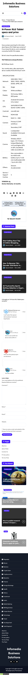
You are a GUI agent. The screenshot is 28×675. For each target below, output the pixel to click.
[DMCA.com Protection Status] (14, 674)
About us (4, 446)
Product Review (5, 26)
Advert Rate (5, 449)
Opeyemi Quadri (15, 219)
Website (4, 422)
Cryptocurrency (7, 469)
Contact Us (5, 451)
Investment (7, 596)
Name (4, 407)
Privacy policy (5, 455)
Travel (5, 531)
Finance (6, 581)
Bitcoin (5, 563)
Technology (7, 615)
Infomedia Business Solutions (14, 5)
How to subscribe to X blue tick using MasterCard (10, 502)
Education (6, 510)
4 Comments (6, 38)
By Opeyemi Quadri (9, 36)
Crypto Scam (7, 570)
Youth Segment (8, 626)
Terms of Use (5, 457)
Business (6, 567)
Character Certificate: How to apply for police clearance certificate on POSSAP (11, 544)
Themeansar (18, 670)
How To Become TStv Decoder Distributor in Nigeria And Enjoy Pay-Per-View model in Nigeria (13, 266)
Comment (5, 385)
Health (5, 589)
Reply (24, 311)
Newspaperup (9, 670)
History (6, 593)
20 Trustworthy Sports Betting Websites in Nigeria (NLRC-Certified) (13, 288)
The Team (4, 642)
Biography (6, 559)
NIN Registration (8, 607)
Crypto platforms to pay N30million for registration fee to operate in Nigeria (11, 482)
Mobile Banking (7, 490)
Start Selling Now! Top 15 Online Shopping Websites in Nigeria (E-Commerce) (12, 244)
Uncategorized (8, 622)
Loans (5, 600)
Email (4, 414)
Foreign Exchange (8, 585)
